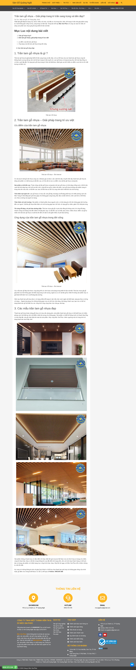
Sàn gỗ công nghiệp (17, 8)
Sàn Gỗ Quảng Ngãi (22, 2)
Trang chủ (46, 3)
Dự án (85, 3)
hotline (67, 605)
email (102, 605)
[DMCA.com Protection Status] (103, 648)
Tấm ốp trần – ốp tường (77, 8)
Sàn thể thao (63, 8)
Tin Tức (16, 19)
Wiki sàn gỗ (77, 3)
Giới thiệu (56, 3)
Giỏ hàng (111, 3)
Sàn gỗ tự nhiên (31, 8)
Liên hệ (103, 3)
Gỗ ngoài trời (43, 8)
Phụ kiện (97, 8)
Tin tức (66, 3)
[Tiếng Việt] (118, 3)
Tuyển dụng (94, 3)
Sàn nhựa (53, 8)
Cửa (89, 8)
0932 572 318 (8, 667)
